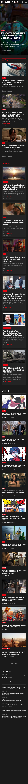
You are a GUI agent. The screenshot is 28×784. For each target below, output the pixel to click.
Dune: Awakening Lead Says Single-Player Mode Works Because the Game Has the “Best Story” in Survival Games (13, 652)
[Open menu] (26, 2)
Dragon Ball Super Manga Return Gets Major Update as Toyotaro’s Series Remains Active (14, 518)
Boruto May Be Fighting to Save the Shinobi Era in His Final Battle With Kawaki (14, 414)
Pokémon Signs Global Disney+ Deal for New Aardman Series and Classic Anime (14, 545)
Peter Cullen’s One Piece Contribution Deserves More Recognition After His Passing (12, 333)
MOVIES (3, 30)
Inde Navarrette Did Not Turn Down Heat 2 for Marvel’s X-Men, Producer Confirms (13, 492)
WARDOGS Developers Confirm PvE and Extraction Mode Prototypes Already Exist (13, 370)
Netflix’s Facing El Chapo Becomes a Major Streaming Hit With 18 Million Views (14, 259)
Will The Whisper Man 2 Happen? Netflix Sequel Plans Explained (13, 440)
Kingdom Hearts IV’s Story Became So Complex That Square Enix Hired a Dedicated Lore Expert (14, 187)
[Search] (22, 2)
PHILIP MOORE (5, 48)
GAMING (4, 109)
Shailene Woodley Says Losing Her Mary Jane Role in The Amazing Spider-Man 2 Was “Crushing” (14, 296)
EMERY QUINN (6, 123)
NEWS (3, 143)
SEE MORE (14, 663)
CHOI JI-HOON (8, 307)
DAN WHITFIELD (7, 90)
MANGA (3, 410)
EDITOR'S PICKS (7, 327)
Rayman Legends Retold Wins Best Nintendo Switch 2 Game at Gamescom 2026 (14, 626)
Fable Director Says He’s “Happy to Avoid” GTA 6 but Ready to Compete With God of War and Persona (13, 114)
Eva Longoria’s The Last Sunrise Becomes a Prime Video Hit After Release (13, 222)
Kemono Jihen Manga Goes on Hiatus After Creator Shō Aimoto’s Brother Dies (13, 466)
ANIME (3, 541)
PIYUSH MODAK (6, 154)
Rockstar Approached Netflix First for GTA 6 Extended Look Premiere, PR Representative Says (14, 571)
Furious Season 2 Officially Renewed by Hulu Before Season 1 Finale (13, 147)
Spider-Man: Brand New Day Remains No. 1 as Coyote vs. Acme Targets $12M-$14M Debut (13, 82)
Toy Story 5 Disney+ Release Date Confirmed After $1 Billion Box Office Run (13, 36)
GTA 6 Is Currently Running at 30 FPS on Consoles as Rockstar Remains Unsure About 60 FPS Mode (13, 599)
